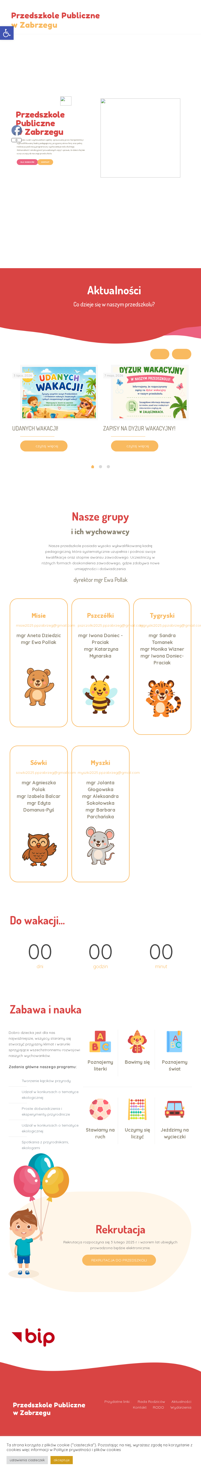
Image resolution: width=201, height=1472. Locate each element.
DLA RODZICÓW (27, 162)
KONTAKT (45, 162)
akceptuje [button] (62, 1460)
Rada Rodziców (151, 1401)
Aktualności (181, 1401)
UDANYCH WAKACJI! (35, 428)
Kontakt (140, 1407)
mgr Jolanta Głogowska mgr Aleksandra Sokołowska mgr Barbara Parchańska (100, 800)
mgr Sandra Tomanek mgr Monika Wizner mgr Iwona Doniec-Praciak (162, 649)
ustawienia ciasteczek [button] (27, 1460)
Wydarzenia (180, 1407)
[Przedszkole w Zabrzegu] (55, 17)
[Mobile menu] (190, 17)
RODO (158, 1407)
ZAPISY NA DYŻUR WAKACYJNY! (139, 428)
